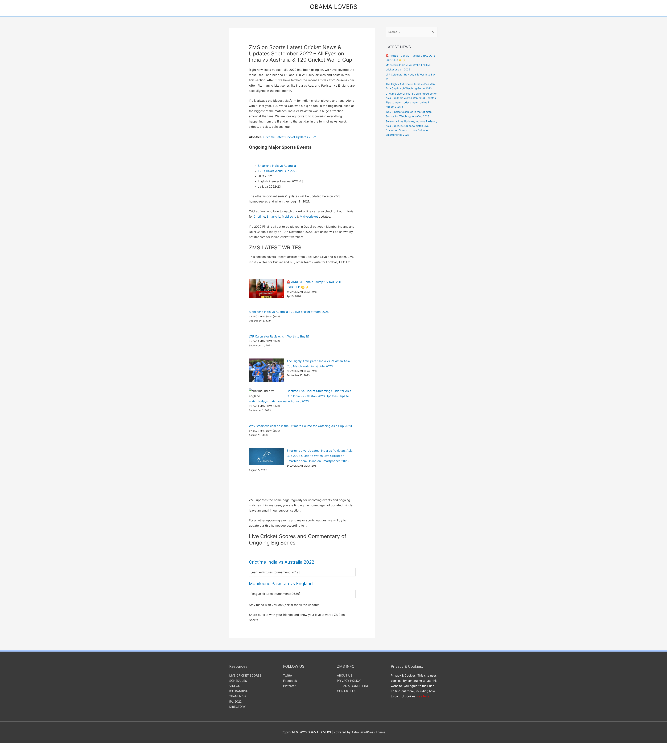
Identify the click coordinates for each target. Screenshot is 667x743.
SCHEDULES (238, 680)
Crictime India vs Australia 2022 (281, 562)
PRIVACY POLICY (349, 680)
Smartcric (273, 216)
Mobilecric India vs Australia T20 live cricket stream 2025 (289, 312)
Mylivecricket (309, 216)
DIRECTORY (237, 706)
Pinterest (289, 686)
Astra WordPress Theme (368, 732)
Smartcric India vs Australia (277, 165)
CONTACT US (346, 691)
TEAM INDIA (237, 696)
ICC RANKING (238, 691)
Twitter (288, 675)
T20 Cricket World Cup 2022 (277, 171)
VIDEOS (234, 686)
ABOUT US (344, 675)
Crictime (259, 216)
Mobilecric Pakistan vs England (281, 583)
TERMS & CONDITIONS (353, 686)
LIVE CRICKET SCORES (245, 675)
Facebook (290, 680)
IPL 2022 (235, 701)
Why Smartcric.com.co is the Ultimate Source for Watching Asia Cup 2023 (300, 426)
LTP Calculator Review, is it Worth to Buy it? (279, 336)
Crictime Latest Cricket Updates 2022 (289, 137)
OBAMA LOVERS (333, 6)
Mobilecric (289, 216)
